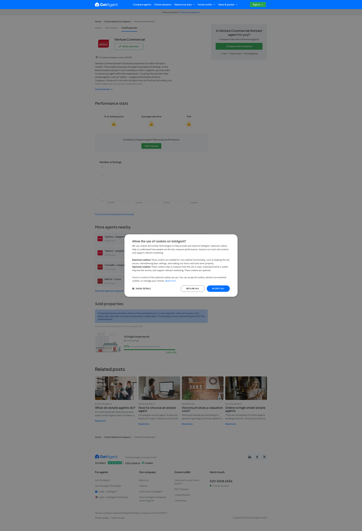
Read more (170, 280)
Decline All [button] (192, 288)
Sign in (256, 4)
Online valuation (163, 4)
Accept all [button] (218, 288)
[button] (141, 288)
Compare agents (142, 4)
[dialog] (181, 265)
